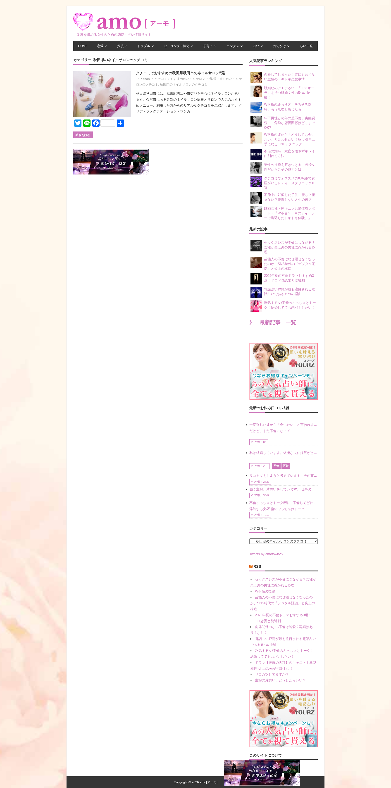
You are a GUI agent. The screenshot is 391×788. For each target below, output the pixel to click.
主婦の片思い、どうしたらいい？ (280, 680)
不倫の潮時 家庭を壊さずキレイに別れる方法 (289, 153)
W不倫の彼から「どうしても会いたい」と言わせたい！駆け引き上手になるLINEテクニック (289, 139)
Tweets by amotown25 (266, 554)
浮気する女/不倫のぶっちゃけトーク (277, 509)
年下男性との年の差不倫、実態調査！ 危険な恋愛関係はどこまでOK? (289, 122)
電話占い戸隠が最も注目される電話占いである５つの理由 (289, 291)
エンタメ (232, 46)
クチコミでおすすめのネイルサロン (180, 79)
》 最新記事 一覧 (272, 322)
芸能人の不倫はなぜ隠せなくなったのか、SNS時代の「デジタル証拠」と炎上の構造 (289, 263)
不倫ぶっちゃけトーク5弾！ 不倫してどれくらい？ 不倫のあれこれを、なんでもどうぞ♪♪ (283, 503)
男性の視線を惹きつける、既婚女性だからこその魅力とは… (289, 167)
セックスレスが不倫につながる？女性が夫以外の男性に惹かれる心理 (289, 247)
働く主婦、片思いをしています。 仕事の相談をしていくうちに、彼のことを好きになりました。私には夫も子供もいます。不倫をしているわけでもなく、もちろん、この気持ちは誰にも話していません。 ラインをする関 (283, 489)
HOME (83, 46)
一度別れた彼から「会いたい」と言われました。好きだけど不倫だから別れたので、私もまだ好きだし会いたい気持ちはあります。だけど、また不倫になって (283, 427)
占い (256, 46)
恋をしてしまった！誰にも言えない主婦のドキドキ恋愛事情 (289, 76)
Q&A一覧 (306, 46)
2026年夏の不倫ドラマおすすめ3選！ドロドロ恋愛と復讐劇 (289, 278)
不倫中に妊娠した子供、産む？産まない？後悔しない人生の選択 (289, 197)
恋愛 (100, 46)
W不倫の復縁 (265, 591)
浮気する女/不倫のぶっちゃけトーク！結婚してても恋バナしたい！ (290, 305)
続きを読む (83, 135)
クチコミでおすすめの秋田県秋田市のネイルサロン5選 (180, 73)
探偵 (120, 46)
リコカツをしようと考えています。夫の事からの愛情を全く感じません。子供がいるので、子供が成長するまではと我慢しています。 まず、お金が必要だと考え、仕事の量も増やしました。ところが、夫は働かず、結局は (283, 476)
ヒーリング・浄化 (176, 46)
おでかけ (279, 46)
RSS (257, 566)
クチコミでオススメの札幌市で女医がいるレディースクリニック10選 (289, 183)
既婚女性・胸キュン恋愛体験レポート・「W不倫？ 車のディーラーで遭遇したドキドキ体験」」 (289, 213)
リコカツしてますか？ (272, 674)
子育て (208, 46)
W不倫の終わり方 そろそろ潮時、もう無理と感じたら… (287, 107)
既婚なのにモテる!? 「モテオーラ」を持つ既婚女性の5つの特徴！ (289, 92)
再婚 (285, 465)
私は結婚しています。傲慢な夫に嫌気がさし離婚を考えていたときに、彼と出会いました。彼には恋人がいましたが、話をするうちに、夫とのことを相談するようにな (283, 453)
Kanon (145, 79)
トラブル (143, 46)
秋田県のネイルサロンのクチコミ (183, 84)
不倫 (276, 465)
